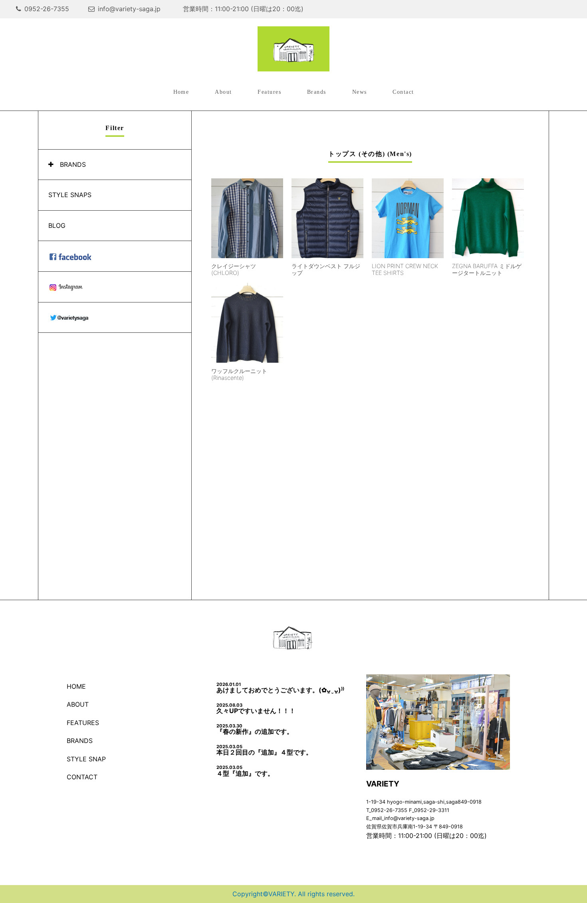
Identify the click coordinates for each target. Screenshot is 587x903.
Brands (316, 92)
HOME (76, 686)
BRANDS (73, 164)
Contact (403, 92)
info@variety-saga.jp (129, 9)
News (359, 92)
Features (269, 92)
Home (181, 92)
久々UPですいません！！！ (255, 708)
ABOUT (78, 704)
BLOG (56, 225)
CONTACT (82, 777)
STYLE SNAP (86, 759)
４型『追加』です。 (245, 771)
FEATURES (83, 723)
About (223, 92)
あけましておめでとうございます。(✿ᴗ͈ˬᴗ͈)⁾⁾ (283, 688)
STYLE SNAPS (69, 195)
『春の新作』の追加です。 (254, 729)
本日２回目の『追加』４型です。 (264, 750)
